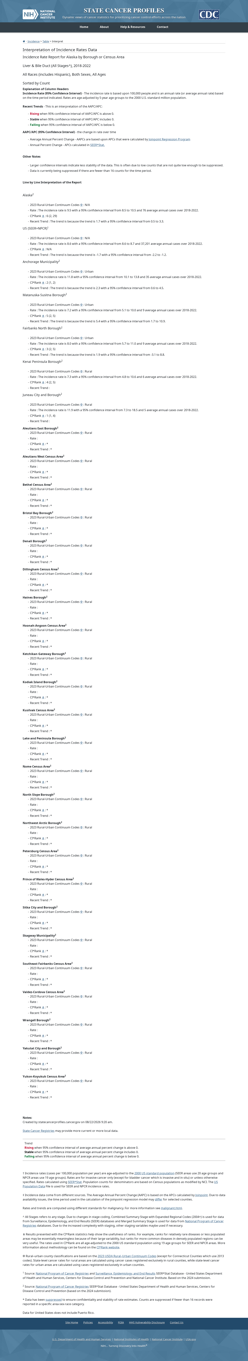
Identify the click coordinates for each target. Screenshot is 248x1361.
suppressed (54, 1300)
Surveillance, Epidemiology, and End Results (125, 1273)
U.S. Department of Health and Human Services (81, 1339)
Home (84, 27)
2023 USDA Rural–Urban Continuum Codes (127, 1256)
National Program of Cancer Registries (62, 1273)
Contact (162, 27)
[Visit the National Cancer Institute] (39, 13)
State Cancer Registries (38, 1131)
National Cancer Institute (167, 1339)
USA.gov (191, 1339)
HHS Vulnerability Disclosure (147, 1322)
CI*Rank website (108, 1247)
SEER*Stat (75, 1182)
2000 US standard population (154, 1173)
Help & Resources (132, 27)
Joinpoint (201, 1195)
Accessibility (105, 1322)
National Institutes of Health (131, 1339)
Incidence (34, 41)
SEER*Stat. (97, 145)
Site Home (71, 1322)
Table (45, 41)
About (104, 27)
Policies (88, 1322)
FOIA (121, 1322)
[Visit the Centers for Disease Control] (209, 13)
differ (158, 1199)
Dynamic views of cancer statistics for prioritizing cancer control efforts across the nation (124, 17)
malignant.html (171, 1208)
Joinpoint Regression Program (169, 139)
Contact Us (176, 1322)
